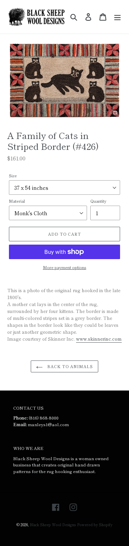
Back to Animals (69, 366)
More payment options (64, 267)
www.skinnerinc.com (99, 338)
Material (17, 201)
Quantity (98, 201)
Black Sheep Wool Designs (53, 524)
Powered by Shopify (94, 524)
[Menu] (117, 17)
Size (13, 175)
